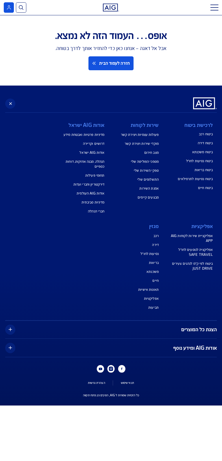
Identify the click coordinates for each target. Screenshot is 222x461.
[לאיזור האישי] (9, 7)
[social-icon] (121, 369)
